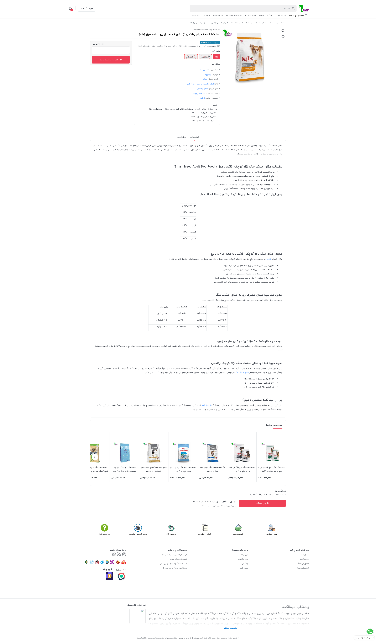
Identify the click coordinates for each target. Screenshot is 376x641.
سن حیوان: (213, 88)
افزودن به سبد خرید (109, 60)
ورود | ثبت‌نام (86, 8)
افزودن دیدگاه (262, 503)
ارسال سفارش (271, 534)
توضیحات (194, 137)
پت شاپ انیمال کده (207, 638)
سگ (271, 22)
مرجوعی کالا (171, 534)
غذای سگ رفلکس (164, 46)
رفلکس (268, 259)
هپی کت (244, 568)
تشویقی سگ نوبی (178, 559)
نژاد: (216, 84)
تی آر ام (244, 555)
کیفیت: (214, 74)
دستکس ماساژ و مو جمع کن (174, 568)
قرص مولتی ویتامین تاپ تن (174, 555)
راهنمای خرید (238, 534)
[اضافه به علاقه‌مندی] (283, 36)
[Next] (95, 457)
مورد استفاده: (212, 93)
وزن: (217, 51)
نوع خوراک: (213, 70)
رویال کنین (243, 559)
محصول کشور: (211, 98)
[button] (298, 15)
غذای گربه (304, 559)
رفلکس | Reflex (145, 46)
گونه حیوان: (212, 79)
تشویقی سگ (303, 563)
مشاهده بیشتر (230, 628)
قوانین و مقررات (204, 534)
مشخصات (181, 137)
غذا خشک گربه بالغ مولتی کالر (174, 563)
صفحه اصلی (281, 22)
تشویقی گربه (303, 568)
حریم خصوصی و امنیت (138, 534)
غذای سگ (262, 22)
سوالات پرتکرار (104, 534)
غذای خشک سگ (247, 22)
